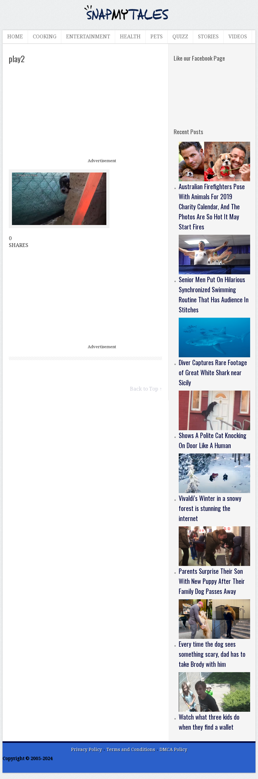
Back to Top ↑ (146, 389)
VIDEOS (237, 37)
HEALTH (130, 37)
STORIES (208, 37)
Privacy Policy (86, 749)
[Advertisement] (85, 112)
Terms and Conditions (131, 749)
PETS (156, 37)
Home (15, 37)
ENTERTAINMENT (88, 37)
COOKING (44, 37)
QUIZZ (180, 37)
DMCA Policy (173, 749)
